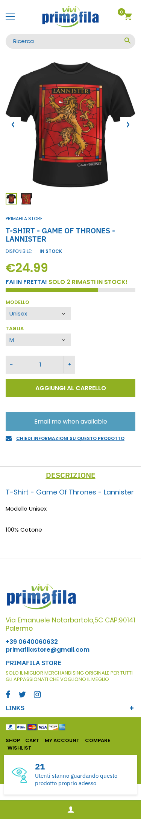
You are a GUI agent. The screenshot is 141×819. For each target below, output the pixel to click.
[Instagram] (37, 695)
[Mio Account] (70, 810)
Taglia (15, 329)
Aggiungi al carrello (70, 388)
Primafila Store (24, 218)
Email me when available (70, 421)
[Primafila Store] (70, 17)
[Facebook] (8, 695)
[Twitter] (22, 695)
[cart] (128, 18)
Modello (17, 302)
